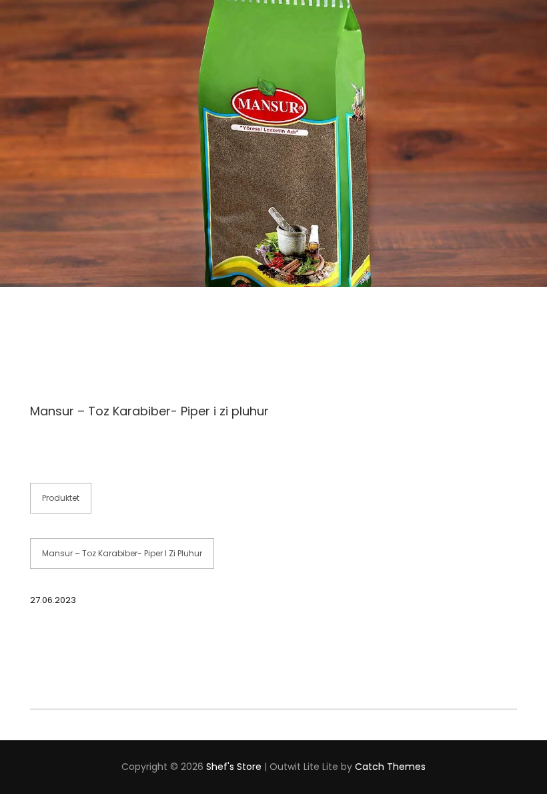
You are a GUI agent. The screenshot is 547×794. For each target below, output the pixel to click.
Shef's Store (233, 766)
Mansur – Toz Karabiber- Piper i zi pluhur (122, 553)
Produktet (60, 498)
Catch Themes (390, 766)
